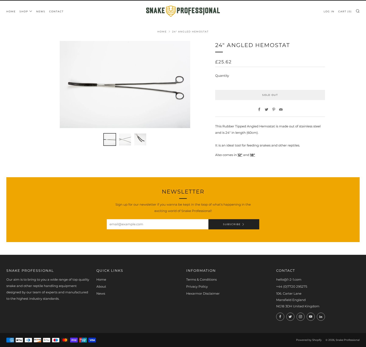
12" (240, 155)
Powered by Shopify (309, 339)
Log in (329, 11)
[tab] (109, 139)
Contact (56, 11)
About (101, 286)
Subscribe (232, 224)
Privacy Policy (197, 286)
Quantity (222, 76)
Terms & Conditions (201, 279)
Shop (23, 11)
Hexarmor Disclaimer (203, 293)
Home (11, 11)
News (40, 11)
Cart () (345, 11)
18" (252, 155)
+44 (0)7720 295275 (291, 286)
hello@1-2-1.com (288, 279)
